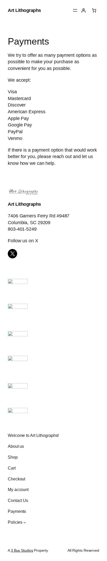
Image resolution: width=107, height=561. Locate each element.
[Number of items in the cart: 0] (94, 10)
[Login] (83, 10)
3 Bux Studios (22, 550)
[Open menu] (75, 10)
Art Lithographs (24, 10)
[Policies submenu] (24, 522)
